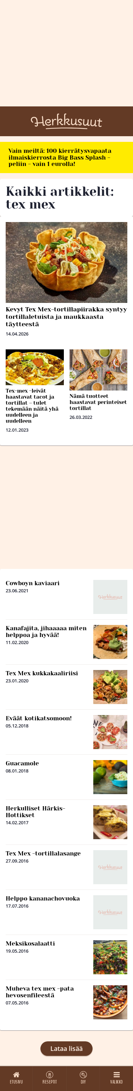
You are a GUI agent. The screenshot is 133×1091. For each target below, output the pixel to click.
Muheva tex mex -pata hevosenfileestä (40, 992)
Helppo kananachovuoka (43, 898)
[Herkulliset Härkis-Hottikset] (110, 822)
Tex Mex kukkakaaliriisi (42, 673)
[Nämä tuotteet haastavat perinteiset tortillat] (99, 370)
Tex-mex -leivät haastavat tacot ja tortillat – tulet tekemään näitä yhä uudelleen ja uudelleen (32, 406)
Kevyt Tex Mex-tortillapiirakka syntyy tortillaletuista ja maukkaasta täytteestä (66, 317)
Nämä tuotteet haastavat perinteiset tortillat (98, 402)
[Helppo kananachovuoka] (110, 912)
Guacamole (22, 763)
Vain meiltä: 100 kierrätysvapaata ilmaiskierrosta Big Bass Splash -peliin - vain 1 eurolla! (60, 157)
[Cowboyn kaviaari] (110, 597)
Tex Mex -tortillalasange (43, 853)
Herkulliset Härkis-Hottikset (35, 812)
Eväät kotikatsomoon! (39, 718)
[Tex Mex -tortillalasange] (110, 867)
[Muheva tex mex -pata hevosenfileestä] (110, 1002)
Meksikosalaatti (30, 943)
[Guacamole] (110, 777)
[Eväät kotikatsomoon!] (110, 732)
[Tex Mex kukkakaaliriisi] (110, 687)
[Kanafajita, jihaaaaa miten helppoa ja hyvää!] (110, 642)
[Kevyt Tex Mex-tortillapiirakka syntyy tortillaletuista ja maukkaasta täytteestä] (66, 262)
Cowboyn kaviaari (33, 583)
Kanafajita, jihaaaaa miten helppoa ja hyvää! (46, 631)
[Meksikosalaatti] (110, 957)
